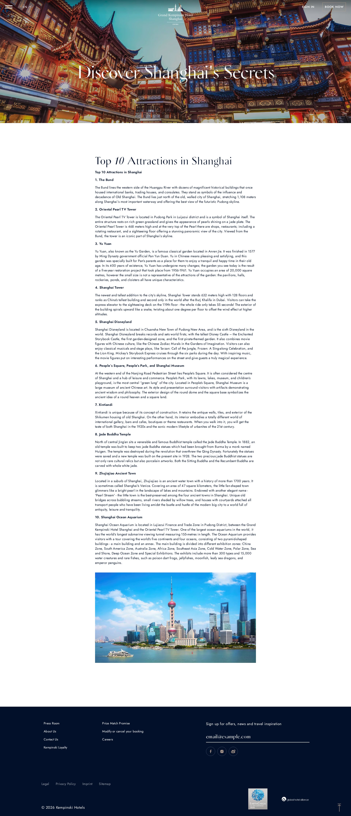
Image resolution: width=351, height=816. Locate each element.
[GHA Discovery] (295, 799)
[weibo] (233, 751)
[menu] (8, 7)
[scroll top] (339, 807)
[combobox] (27, 7)
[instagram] (222, 751)
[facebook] (210, 751)
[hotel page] (175, 7)
